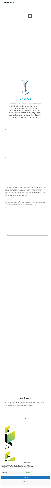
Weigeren (25, 481)
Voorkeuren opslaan (25, 485)
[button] (49, 462)
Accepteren (25, 477)
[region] (25, 40)
